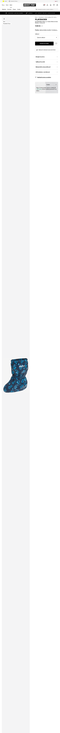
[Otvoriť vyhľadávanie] (36, 9)
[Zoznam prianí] (54, 5)
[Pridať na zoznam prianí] (56, 43)
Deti (11, 5)
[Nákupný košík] (57, 5)
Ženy (3, 5)
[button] (46, 37)
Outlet (5, 1)
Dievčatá (41, 17)
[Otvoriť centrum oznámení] (51, 5)
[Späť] (4, 19)
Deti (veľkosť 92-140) (50, 17)
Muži (7, 5)
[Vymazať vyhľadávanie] (57, 9)
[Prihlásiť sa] (47, 5)
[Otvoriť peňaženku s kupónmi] (44, 5)
